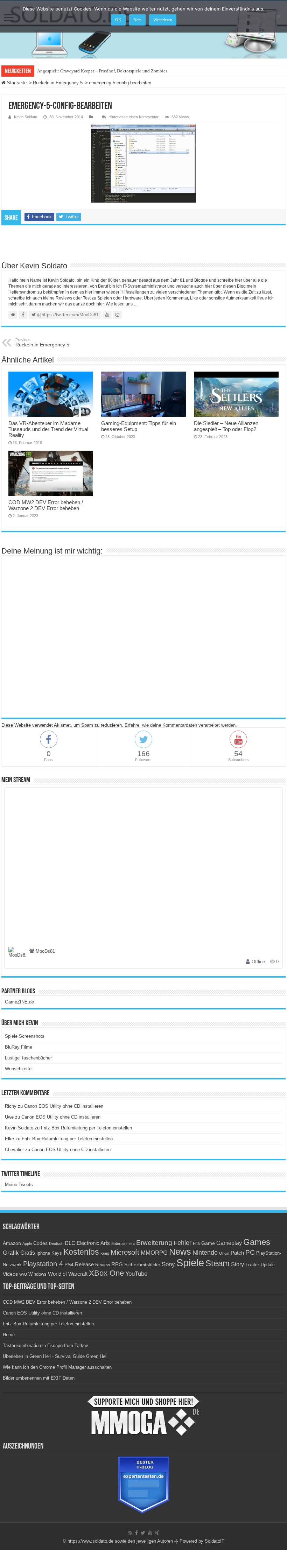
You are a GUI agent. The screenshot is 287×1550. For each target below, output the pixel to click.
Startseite (16, 82)
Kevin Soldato (25, 117)
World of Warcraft (68, 1274)
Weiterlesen (162, 19)
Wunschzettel (19, 1068)
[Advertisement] (143, 242)
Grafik (11, 1252)
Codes (40, 1243)
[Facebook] (136, 1533)
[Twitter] (143, 1533)
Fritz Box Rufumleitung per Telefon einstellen (86, 1127)
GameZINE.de (19, 1002)
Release (84, 1264)
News (180, 1251)
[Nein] (278, 16)
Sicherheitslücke (142, 1264)
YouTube (136, 1273)
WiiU (23, 1274)
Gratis (27, 1252)
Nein (137, 19)
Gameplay (229, 1243)
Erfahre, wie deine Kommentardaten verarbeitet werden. (181, 725)
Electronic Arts (93, 1243)
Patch (237, 1253)
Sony (168, 1264)
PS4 (69, 1264)
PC (250, 1252)
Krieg (104, 1253)
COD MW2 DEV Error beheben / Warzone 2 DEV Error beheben (45, 505)
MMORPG (154, 1252)
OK (118, 19)
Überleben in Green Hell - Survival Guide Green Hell (55, 1356)
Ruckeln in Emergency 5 (58, 82)
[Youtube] (150, 1533)
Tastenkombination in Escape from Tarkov (45, 1345)
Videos (10, 1274)
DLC (70, 1243)
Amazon (12, 1243)
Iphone (43, 1253)
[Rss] (130, 1533)
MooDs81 (45, 951)
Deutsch (56, 1243)
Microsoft (125, 1252)
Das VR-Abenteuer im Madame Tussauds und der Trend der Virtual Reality (48, 429)
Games (256, 1242)
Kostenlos (81, 1251)
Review (102, 1264)
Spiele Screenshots (24, 1036)
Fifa (196, 1243)
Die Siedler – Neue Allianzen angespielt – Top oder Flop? (226, 426)
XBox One (106, 1273)
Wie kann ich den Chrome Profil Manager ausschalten (57, 1367)
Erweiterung (154, 1242)
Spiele (190, 1262)
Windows (37, 1274)
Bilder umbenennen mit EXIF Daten (39, 1378)
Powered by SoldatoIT (202, 1541)
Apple (27, 1243)
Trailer (252, 1264)
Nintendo (205, 1252)
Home (9, 1334)
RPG (117, 1264)
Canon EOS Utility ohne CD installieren (63, 1106)
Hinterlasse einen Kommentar (133, 117)
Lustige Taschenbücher (28, 1058)
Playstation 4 (43, 1264)
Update (268, 1264)
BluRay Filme (18, 1047)
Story (237, 1264)
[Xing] (157, 1533)
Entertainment (123, 1243)
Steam (217, 1263)
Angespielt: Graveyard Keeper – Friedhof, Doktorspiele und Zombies (102, 70)
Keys (56, 1253)
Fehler (182, 1242)
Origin (224, 1253)
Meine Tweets (19, 1184)
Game (208, 1243)
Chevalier (14, 1149)
